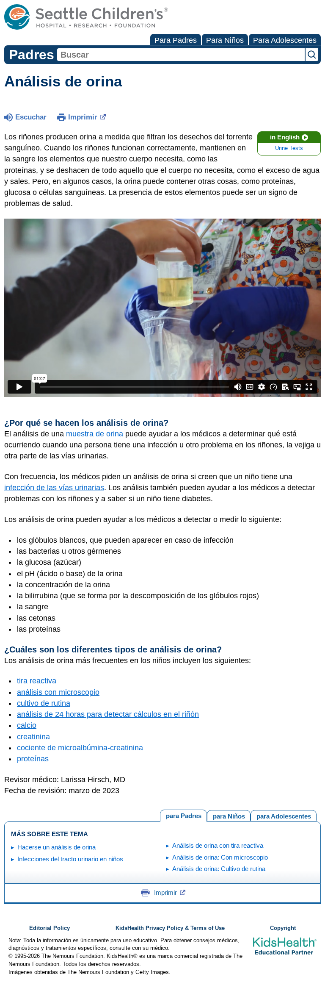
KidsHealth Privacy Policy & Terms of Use (170, 928)
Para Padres (175, 40)
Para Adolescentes (285, 40)
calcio (26, 725)
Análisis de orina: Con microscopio (220, 857)
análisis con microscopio (58, 692)
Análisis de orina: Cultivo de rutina (218, 868)
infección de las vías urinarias (54, 487)
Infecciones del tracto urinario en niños (70, 859)
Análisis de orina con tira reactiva (217, 845)
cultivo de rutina (43, 703)
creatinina (33, 737)
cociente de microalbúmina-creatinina (80, 748)
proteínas (33, 759)
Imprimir (82, 117)
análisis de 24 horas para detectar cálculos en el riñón (108, 714)
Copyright (283, 928)
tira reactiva (36, 681)
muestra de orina (94, 434)
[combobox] (181, 54)
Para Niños (225, 40)
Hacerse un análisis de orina (56, 847)
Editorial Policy (49, 928)
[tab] (284, 815)
